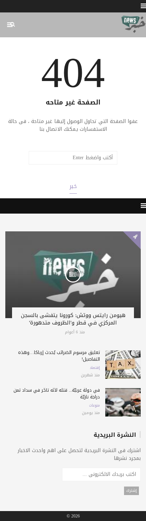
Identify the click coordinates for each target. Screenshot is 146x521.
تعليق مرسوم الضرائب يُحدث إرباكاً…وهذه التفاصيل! (59, 356)
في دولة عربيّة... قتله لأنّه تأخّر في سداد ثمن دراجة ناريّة (56, 393)
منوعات (94, 405)
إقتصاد (95, 368)
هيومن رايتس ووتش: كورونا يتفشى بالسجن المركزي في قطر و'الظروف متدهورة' (73, 319)
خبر (73, 186)
